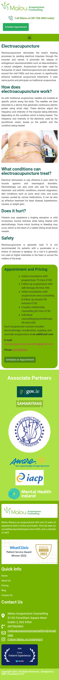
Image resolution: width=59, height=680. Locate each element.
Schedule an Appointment (20, 359)
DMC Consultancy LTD (12, 674)
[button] (29, 37)
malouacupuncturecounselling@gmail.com (28, 343)
